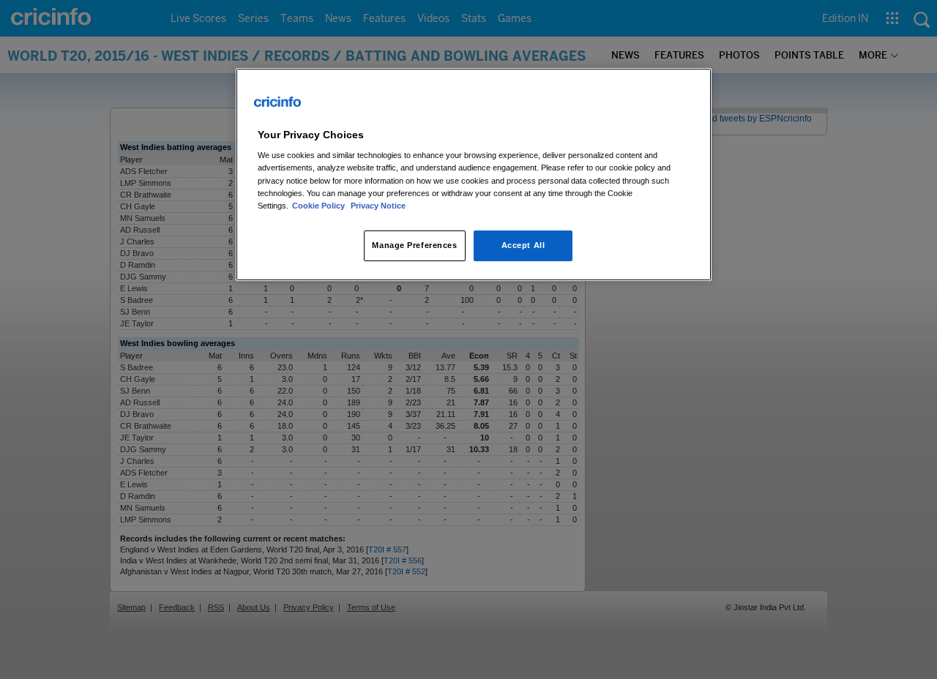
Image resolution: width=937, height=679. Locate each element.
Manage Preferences (414, 245)
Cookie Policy (319, 205)
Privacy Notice (378, 205)
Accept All (523, 245)
